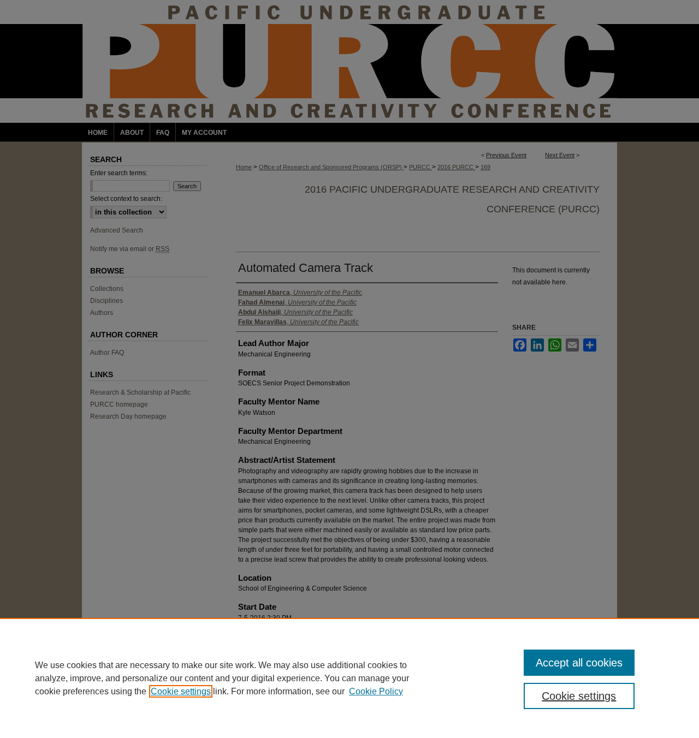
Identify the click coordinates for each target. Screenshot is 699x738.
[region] (349, 678)
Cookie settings (181, 691)
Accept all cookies (579, 663)
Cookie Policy (376, 691)
